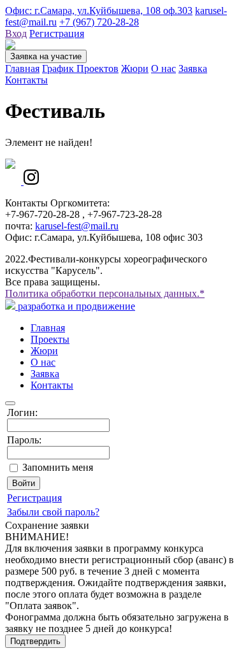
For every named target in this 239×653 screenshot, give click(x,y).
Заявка (192, 68)
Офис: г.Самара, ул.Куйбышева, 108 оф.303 (98, 10)
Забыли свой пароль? (53, 511)
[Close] (10, 403)
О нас (163, 68)
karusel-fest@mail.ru (77, 225)
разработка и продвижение (75, 306)
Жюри (134, 68)
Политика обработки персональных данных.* (105, 293)
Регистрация (56, 33)
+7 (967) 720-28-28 (99, 22)
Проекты (50, 339)
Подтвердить (35, 641)
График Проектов (80, 68)
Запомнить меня (57, 467)
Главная (22, 68)
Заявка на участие (46, 56)
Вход (16, 33)
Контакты (26, 80)
